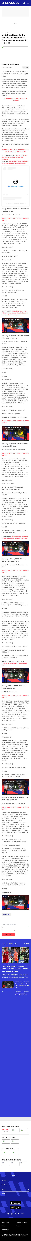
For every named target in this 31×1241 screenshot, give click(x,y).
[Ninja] (15, 1130)
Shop (3, 1226)
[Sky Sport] (24, 1164)
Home (3, 33)
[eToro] (15, 1141)
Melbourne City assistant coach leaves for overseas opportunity (22, 985)
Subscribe (8, 934)
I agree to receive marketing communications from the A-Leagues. (15, 929)
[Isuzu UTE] (6, 1130)
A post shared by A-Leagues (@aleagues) (15, 203)
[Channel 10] (6, 1164)
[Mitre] (6, 1153)
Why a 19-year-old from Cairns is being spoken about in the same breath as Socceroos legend (15, 313)
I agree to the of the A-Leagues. (16, 927)
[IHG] (15, 1153)
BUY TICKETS (17, 218)
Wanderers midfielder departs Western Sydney (21, 993)
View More (26, 943)
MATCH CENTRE (7, 218)
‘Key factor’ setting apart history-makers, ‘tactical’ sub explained (14, 157)
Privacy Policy (14, 927)
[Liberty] (6, 1141)
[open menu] (28, 3)
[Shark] (24, 1130)
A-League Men (6, 914)
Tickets (18, 1226)
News (8, 33)
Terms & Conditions (21, 1222)
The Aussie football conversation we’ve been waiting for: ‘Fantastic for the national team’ (15, 969)
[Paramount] (15, 1164)
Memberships (5, 1229)
